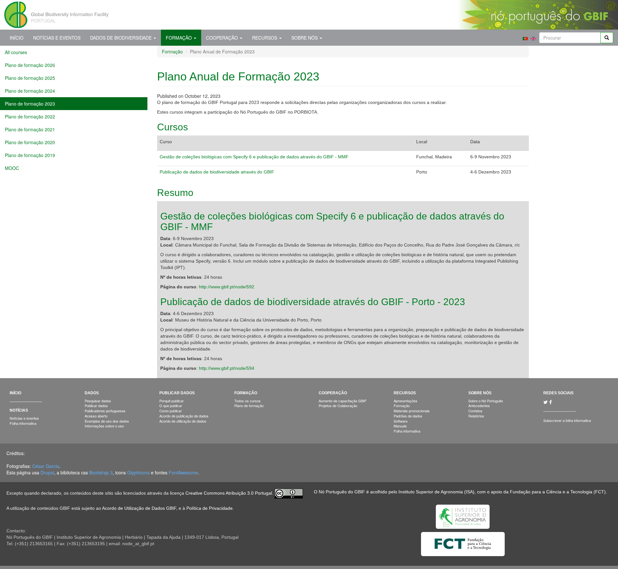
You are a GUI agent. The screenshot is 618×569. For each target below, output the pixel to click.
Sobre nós (305, 37)
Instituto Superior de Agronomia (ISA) (436, 491)
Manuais (400, 425)
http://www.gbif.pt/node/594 (226, 368)
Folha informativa (23, 423)
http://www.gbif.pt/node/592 (226, 286)
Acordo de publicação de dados (184, 415)
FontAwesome (183, 472)
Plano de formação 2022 (30, 116)
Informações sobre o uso (104, 425)
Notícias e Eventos (56, 37)
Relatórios (476, 415)
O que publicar (170, 405)
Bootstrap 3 (101, 472)
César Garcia (45, 466)
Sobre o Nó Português (485, 400)
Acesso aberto (96, 415)
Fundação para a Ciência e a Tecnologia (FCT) (558, 491)
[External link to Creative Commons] (289, 493)
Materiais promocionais (412, 410)
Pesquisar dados (98, 400)
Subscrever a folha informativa (567, 420)
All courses (16, 52)
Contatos (475, 410)
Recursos (265, 37)
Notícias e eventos (24, 418)
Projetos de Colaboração (338, 405)
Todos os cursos (247, 400)
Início (16, 37)
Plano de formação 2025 (30, 78)
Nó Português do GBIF (342, 491)
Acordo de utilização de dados (182, 421)
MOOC (12, 168)
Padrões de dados (408, 415)
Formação (179, 37)
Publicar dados (96, 405)
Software (400, 421)
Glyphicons (138, 472)
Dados (92, 393)
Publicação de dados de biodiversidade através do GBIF (217, 171)
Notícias (19, 410)
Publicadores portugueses (105, 410)
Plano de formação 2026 (30, 65)
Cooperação (222, 37)
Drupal (47, 472)
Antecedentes (479, 405)
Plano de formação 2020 (30, 142)
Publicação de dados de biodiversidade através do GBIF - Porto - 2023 (312, 301)
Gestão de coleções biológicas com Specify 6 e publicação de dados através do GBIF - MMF (254, 156)
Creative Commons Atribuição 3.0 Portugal (228, 493)
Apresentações (405, 400)
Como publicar (170, 410)
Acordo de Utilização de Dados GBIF (139, 508)
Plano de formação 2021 (30, 129)
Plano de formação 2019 (30, 155)
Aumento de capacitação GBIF (343, 400)
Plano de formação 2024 (30, 91)
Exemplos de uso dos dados (107, 421)
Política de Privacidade (209, 508)
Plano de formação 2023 (30, 103)
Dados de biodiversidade (121, 37)
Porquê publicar (171, 400)
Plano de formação (249, 405)
